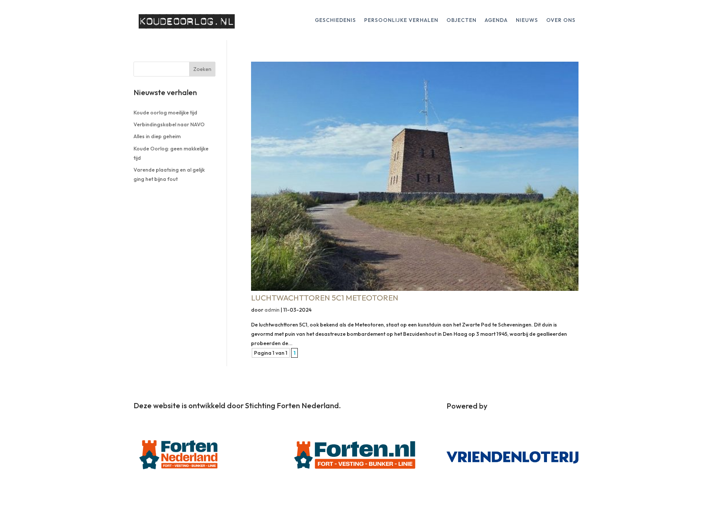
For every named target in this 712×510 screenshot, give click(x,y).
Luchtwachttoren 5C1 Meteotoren (324, 297)
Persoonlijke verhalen (401, 20)
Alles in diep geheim (157, 136)
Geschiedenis (335, 20)
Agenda (496, 20)
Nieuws (527, 20)
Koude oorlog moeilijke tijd (165, 112)
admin (272, 309)
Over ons (561, 20)
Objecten (461, 20)
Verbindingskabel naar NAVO (169, 124)
